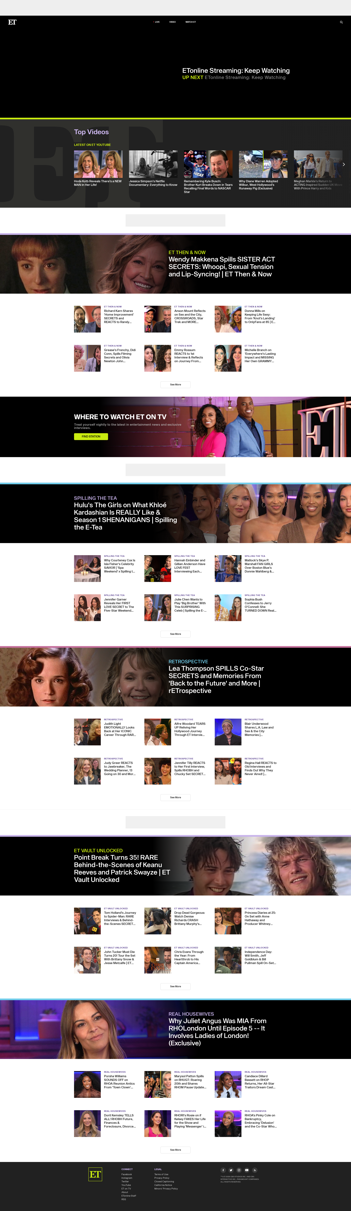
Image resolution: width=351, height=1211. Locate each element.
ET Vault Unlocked (98, 850)
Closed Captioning (164, 1181)
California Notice (163, 1185)
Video (172, 22)
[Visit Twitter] (231, 1170)
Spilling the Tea (95, 498)
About (124, 1192)
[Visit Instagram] (239, 1170)
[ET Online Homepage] (12, 22)
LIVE (157, 22)
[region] (79, 73)
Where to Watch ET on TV (120, 417)
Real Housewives (191, 1014)
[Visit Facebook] (223, 1170)
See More (175, 384)
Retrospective (188, 661)
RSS (123, 1199)
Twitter (125, 1181)
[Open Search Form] (341, 22)
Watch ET (191, 22)
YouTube (126, 1185)
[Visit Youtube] (247, 1170)
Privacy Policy (161, 1178)
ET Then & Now (187, 252)
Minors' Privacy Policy (166, 1188)
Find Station (91, 437)
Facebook (126, 1174)
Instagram (126, 1178)
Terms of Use (161, 1174)
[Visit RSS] (254, 1170)
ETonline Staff (128, 1196)
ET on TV (126, 1188)
